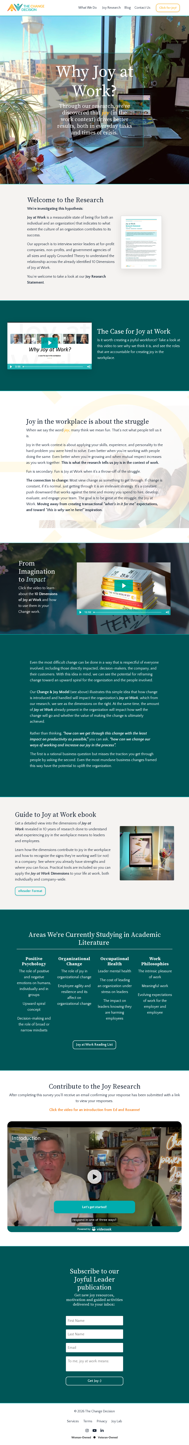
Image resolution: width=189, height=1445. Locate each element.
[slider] (53, 367)
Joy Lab (116, 1421)
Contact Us (142, 8)
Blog (127, 8)
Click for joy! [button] (168, 7)
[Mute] (88, 367)
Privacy (102, 1421)
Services (73, 1421)
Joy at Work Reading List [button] (94, 1045)
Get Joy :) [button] (95, 1381)
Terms (87, 1421)
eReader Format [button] (30, 891)
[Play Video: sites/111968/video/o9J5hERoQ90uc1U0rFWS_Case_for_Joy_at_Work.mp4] (49, 343)
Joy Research (111, 8)
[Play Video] (10, 367)
